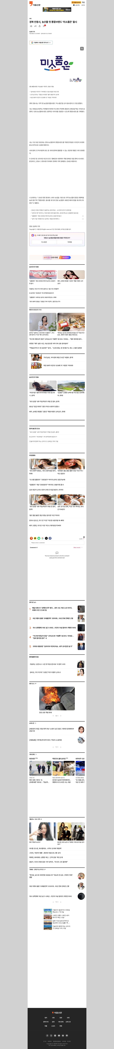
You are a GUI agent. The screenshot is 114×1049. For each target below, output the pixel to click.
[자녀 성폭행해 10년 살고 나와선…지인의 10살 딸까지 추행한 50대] (81, 896)
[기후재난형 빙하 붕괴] (81, 739)
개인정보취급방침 (57, 1041)
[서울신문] (34, 3)
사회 (30, 18)
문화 (53, 1022)
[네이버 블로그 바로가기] (66, 1035)
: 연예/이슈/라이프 (36, 869)
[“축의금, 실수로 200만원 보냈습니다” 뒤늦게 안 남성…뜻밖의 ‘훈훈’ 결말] (81, 876)
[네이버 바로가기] (62, 1035)
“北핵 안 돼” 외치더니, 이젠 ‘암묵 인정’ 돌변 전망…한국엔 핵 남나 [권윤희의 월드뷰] (54, 213)
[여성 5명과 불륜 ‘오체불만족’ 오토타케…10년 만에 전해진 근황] (81, 886)
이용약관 (49, 1041)
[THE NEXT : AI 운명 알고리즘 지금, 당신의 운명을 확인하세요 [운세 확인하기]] (57, 257)
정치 (46, 1018)
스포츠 (53, 1026)
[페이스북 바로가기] (47, 1035)
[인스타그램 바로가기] (59, 1035)
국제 (68, 1018)
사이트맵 (64, 1041)
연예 (60, 1026)
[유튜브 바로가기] (55, 1035)
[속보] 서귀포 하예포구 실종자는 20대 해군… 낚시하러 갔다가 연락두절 (51, 210)
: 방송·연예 (34, 819)
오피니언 (31, 723)
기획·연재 (32, 754)
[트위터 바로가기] (51, 1035)
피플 (46, 1026)
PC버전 (69, 1041)
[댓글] (44, 26)
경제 (60, 1018)
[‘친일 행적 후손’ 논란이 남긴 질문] (81, 729)
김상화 (31, 31)
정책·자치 (45, 1022)
